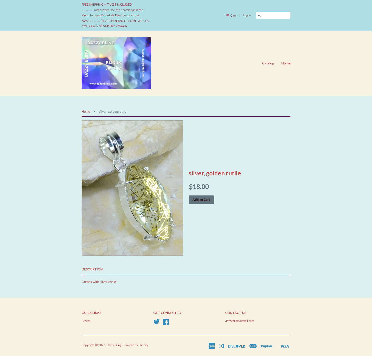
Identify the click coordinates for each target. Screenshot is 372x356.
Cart (233, 15)
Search (86, 321)
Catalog (268, 63)
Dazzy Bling (114, 345)
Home (285, 63)
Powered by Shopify (135, 345)
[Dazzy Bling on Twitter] (156, 323)
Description (92, 269)
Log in (247, 15)
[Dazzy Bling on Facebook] (166, 323)
